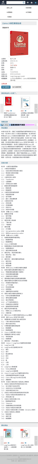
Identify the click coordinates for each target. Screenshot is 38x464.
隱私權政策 (29, 455)
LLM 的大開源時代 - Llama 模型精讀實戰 (23, 78)
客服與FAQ (16, 455)
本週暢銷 (9, 12)
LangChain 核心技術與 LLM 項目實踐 (27, 446)
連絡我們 (22, 455)
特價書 (9, 17)
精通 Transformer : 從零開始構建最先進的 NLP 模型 (10, 115)
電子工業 (13, 59)
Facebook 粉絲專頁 (6, 455)
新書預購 (28, 8)
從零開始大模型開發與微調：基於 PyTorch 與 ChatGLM (27, 116)
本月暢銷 (28, 12)
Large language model (17, 76)
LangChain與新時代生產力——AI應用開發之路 (10, 447)
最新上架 (9, 8)
